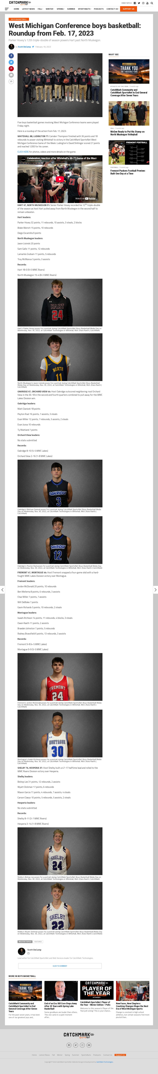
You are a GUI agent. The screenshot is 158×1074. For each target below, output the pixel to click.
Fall (40, 8)
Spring (60, 8)
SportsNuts (84, 8)
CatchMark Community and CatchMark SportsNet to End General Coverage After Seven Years (128, 93)
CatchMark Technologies (104, 1062)
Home (16, 8)
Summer (71, 8)
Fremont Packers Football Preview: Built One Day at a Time (127, 172)
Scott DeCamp (24, 46)
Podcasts (99, 8)
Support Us (128, 8)
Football (114, 167)
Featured (38, 941)
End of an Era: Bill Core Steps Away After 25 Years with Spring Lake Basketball (60, 1006)
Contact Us (112, 8)
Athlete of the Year (119, 86)
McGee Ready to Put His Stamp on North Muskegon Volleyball (127, 133)
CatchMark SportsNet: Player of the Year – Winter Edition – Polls (95, 1003)
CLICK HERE (23, 151)
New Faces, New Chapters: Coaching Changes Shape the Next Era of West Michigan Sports (132, 1006)
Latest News (28, 8)
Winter (49, 8)
